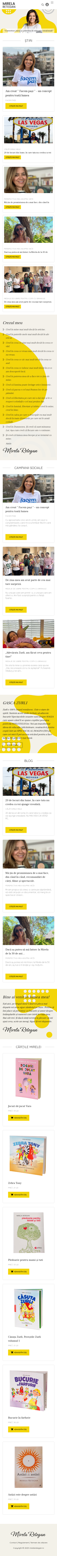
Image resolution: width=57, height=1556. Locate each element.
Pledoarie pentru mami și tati (28, 1243)
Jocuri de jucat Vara (28, 1089)
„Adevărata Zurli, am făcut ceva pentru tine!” (28, 654)
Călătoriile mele (12, 149)
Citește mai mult (16, 106)
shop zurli (12, 745)
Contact (13, 1542)
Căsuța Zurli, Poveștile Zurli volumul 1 (28, 1322)
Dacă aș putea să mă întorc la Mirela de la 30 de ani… (28, 238)
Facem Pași (10, 100)
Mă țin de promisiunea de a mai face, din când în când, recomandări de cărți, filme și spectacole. (28, 189)
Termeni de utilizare (38, 1542)
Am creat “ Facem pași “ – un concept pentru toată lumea (28, 79)
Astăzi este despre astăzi (28, 1478)
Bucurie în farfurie (28, 1401)
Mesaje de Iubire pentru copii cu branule (24, 298)
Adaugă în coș (20, 1118)
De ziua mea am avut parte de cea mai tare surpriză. (28, 288)
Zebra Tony (28, 1166)
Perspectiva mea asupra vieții (18, 199)
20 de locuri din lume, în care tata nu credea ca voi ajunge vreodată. (28, 139)
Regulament (23, 1542)
